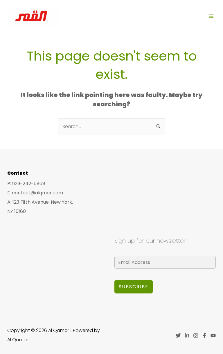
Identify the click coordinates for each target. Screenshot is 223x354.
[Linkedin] (187, 335)
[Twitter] (178, 335)
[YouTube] (213, 335)
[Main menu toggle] (211, 16)
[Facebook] (204, 335)
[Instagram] (195, 335)
